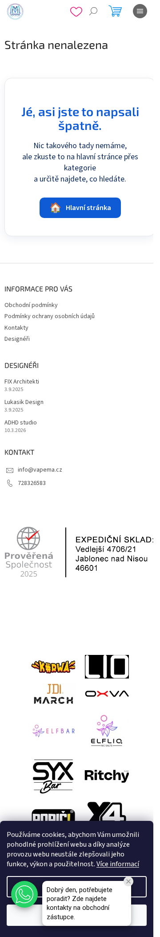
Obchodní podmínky (31, 305)
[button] (24, 894)
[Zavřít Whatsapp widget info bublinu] (128, 881)
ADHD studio (20, 423)
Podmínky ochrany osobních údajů (49, 316)
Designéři (17, 339)
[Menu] (140, 11)
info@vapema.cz (40, 469)
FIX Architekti (21, 382)
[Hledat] (93, 11)
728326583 (32, 483)
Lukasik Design (24, 402)
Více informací (117, 864)
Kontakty (16, 327)
